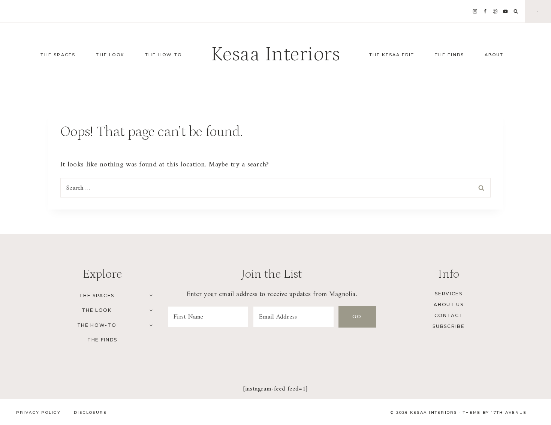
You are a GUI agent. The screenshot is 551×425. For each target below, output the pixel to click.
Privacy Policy (38, 412)
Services (448, 293)
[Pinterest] (495, 11)
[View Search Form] (515, 11)
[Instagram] (475, 11)
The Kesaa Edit (391, 54)
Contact (448, 315)
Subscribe (448, 326)
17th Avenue (509, 412)
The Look (96, 310)
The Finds (449, 54)
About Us (448, 304)
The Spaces (96, 295)
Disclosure (90, 412)
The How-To (97, 325)
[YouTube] (505, 11)
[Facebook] (485, 11)
